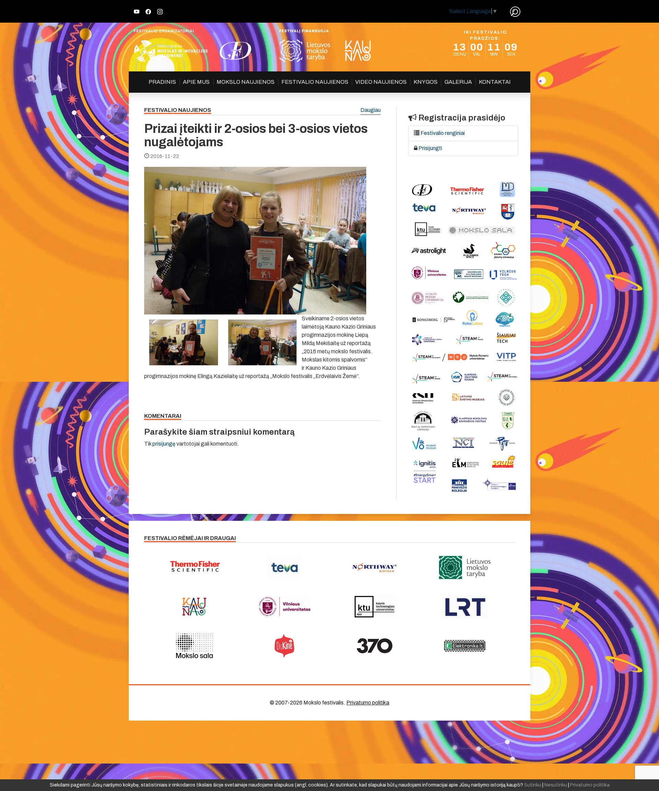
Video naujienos (381, 82)
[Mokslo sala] (194, 646)
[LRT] (464, 606)
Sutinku (532, 785)
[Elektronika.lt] (464, 646)
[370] (374, 646)
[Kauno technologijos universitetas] (374, 606)
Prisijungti (430, 148)
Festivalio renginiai (442, 133)
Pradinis (162, 82)
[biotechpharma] (374, 567)
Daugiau (370, 110)
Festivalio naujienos (314, 82)
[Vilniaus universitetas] (284, 606)
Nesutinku (555, 785)
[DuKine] (284, 646)
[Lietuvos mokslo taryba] (464, 567)
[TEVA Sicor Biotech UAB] (284, 567)
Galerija (458, 82)
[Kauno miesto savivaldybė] (194, 606)
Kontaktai (495, 82)
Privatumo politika (367, 703)
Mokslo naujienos (246, 82)
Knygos (426, 82)
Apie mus (196, 82)
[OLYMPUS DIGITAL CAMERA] (183, 342)
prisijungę (163, 444)
